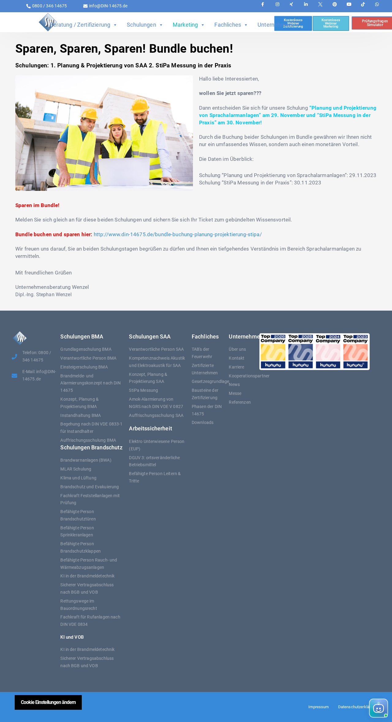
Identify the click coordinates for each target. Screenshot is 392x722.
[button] (337, 708)
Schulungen (141, 24)
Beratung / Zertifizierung (80, 24)
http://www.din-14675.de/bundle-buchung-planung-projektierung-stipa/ (178, 234)
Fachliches (227, 24)
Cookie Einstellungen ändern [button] (48, 702)
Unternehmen (275, 24)
